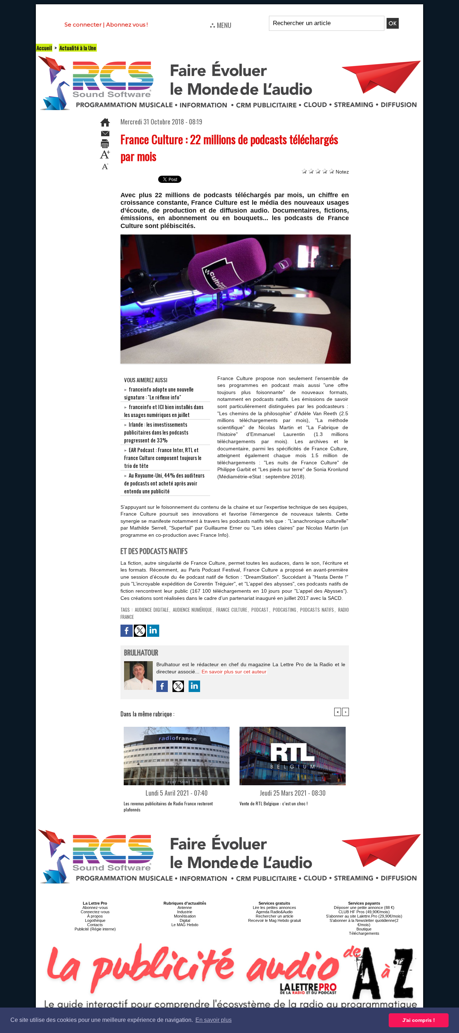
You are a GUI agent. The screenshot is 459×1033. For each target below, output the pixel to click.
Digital (185, 920)
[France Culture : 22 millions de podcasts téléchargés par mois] (235, 236)
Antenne (185, 907)
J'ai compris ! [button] (418, 1020)
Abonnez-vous (95, 907)
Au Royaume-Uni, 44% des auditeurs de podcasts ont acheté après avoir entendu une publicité (164, 483)
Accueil (44, 48)
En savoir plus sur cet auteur (234, 671)
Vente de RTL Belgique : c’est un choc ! (274, 803)
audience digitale (152, 609)
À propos (95, 916)
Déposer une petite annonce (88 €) (364, 907)
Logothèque (95, 920)
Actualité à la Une (78, 48)
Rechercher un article (274, 916)
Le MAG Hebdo (184, 925)
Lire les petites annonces (274, 907)
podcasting (284, 609)
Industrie (184, 912)
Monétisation (185, 916)
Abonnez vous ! (127, 24)
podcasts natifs (317, 609)
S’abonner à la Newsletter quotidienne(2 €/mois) (364, 922)
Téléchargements (364, 933)
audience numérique (192, 609)
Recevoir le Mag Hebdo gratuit (274, 920)
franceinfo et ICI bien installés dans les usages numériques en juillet (163, 410)
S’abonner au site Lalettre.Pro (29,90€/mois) (364, 916)
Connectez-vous (95, 912)
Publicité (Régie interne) (95, 929)
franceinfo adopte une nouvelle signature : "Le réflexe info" (159, 393)
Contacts (95, 925)
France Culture (231, 609)
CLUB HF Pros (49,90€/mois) (364, 912)
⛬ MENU (220, 25)
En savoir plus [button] (213, 1020)
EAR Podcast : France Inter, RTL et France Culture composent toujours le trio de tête (163, 457)
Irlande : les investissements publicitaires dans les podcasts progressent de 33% (156, 432)
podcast (260, 609)
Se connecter (83, 24)
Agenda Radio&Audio (274, 912)
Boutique (364, 929)
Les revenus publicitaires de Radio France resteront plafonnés (168, 806)
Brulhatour (141, 653)
